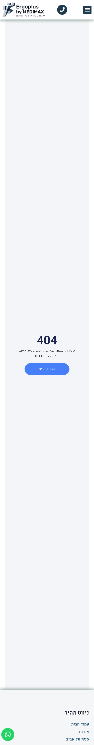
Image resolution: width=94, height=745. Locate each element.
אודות (84, 732)
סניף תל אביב (77, 739)
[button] (87, 10)
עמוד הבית (80, 724)
